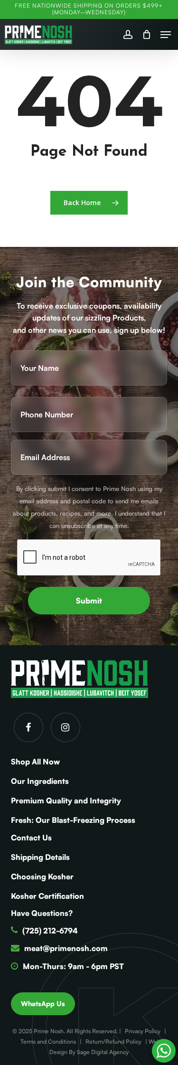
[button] (165, 34)
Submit (89, 600)
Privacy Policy (142, 1031)
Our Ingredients (40, 781)
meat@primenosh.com (66, 948)
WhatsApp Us (43, 1003)
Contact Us (31, 837)
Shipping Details (40, 857)
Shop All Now (35, 761)
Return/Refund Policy (113, 1041)
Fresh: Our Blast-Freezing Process (73, 820)
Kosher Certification (47, 896)
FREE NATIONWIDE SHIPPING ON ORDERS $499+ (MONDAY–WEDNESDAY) (89, 9)
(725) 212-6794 (50, 930)
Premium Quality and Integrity (66, 800)
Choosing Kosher (42, 876)
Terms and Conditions (48, 1041)
